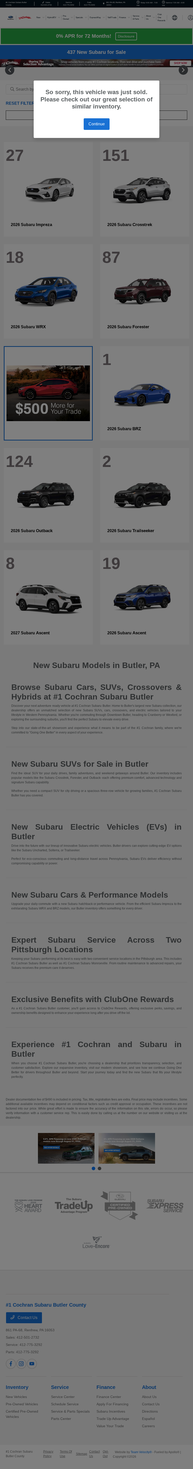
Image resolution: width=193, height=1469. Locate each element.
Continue (96, 124)
